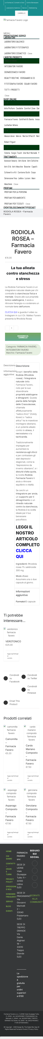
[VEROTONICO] (11, 632)
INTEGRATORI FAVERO (17, 350)
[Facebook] (35, 863)
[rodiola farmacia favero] (21, 219)
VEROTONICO (13, 641)
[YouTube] (35, 878)
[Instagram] (35, 870)
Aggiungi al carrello (23, 337)
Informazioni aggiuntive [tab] (8, 373)
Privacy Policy (33, 1029)
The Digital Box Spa (31, 1027)
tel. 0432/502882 (19, 1016)
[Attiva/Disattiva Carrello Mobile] (34, 19)
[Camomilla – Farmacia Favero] (11, 730)
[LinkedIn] (35, 885)
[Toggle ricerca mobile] (38, 19)
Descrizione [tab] (8, 365)
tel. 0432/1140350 (32, 1020)
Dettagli (15, 654)
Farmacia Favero (24, 352)
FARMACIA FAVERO (26, 346)
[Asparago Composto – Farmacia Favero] (11, 794)
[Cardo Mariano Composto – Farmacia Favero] (31, 733)
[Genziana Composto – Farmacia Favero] (31, 794)
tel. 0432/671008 (25, 1018)
